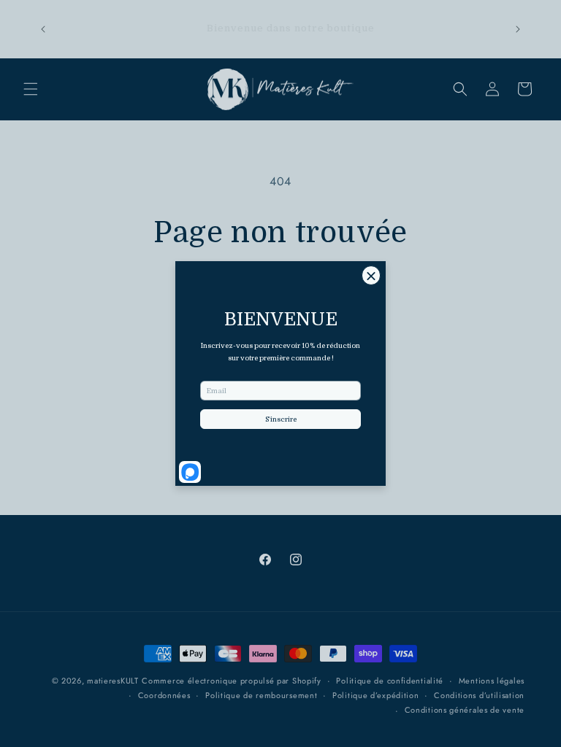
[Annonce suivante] (518, 29)
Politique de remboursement (261, 695)
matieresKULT (112, 680)
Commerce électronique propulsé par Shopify (231, 680)
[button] (31, 89)
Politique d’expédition (375, 695)
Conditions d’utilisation (479, 695)
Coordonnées (164, 695)
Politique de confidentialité (389, 680)
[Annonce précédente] (43, 29)
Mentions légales (491, 680)
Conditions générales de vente (464, 710)
